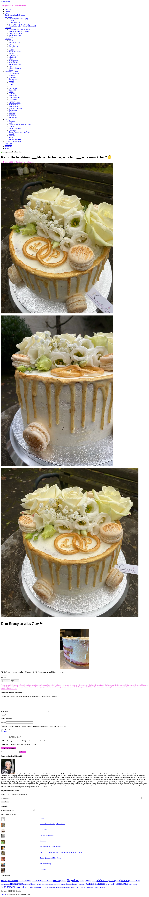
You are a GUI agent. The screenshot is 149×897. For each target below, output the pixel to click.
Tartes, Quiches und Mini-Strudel (19, 24)
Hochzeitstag (13, 99)
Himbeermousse (99, 687)
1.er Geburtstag (14, 73)
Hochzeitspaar (109, 685)
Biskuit (4, 880)
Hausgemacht (16, 883)
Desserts (11, 134)
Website (3, 722)
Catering (38, 685)
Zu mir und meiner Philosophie (15, 15)
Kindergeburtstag (14, 104)
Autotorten (12, 77)
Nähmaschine (13, 106)
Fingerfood (8, 17)
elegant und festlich (15, 51)
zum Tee (55, 687)
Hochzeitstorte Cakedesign (123, 687)
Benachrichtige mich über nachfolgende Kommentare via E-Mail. (24, 741)
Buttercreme (13, 880)
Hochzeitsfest (99, 685)
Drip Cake (50, 685)
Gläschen (12, 20)
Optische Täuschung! (47, 835)
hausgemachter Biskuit (85, 687)
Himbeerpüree (109, 687)
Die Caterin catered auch (13, 141)
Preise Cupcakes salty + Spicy (18, 19)
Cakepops (12, 121)
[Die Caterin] (5, 2)
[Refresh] (4, 731)
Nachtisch (4, 687)
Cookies (11, 126)
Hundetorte (12, 115)
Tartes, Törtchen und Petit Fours (19, 132)
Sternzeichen (13, 110)
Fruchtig (11, 92)
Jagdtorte (12, 101)
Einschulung (13, 88)
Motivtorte (128, 884)
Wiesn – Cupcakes (15, 68)
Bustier (11, 82)
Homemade (81, 884)
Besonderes (23, 685)
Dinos (11, 84)
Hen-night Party (14, 55)
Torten (26, 687)
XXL (10, 66)
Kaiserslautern (130, 685)
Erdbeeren (63, 881)
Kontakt (7, 148)
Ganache (88, 881)
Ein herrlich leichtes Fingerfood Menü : (52, 824)
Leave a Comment (28, 162)
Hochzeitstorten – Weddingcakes (19, 29)
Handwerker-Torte (15, 97)
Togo (82, 887)
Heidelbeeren (26, 884)
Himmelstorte (56, 884)
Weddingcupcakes (15, 35)
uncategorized (13, 61)
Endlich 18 (12, 90)
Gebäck (117, 880)
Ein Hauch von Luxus (62, 685)
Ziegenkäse (103, 887)
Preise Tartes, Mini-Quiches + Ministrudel (22, 26)
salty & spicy (13, 57)
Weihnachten (13, 117)
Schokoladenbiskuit (23, 887)
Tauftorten (12, 112)
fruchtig (11, 53)
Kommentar (5, 711)
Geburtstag (12, 93)
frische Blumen (68, 687)
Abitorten (12, 75)
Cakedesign (21, 880)
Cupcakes (8, 39)
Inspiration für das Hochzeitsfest (19, 31)
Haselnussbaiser (5, 884)
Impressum (8, 146)
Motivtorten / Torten (11, 72)
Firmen (11, 44)
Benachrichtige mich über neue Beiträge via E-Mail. (19, 744)
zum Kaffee (47, 687)
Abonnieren (5, 802)
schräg (11, 59)
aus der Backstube (13, 685)
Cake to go (8, 9)
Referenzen (8, 145)
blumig (11, 48)
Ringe (3, 689)
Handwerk (8, 143)
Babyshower (13, 79)
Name (3, 715)
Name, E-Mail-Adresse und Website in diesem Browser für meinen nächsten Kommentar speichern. (35, 726)
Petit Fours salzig (14, 22)
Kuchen (137, 685)
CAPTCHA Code (14, 737)
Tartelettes (73, 887)
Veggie (41, 687)
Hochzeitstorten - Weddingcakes (50, 846)
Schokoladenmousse (53, 887)
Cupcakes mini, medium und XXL (20, 125)
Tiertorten (12, 114)
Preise (7, 13)
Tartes (78, 887)
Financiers (12, 130)
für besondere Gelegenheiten (79, 685)
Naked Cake (12, 687)
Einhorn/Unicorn (14, 42)
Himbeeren (40, 884)
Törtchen (86, 887)
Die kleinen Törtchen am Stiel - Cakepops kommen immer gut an (61, 852)
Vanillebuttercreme (94, 887)
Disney (11, 50)
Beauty (11, 40)
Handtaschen (13, 95)
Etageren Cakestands (15, 33)
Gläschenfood (132, 881)
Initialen (135, 687)
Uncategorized (33, 687)
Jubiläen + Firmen (14, 103)
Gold (76, 687)
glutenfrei (124, 880)
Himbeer (33, 884)
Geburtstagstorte (106, 880)
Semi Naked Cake (11, 689)
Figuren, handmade (15, 128)
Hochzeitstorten (120, 685)
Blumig (11, 81)
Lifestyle (3, 894)
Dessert (43, 685)
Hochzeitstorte (71, 884)
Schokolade (7, 886)
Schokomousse (65, 887)
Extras (7, 119)
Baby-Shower (13, 46)
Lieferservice (108, 884)
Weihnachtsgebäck (15, 139)
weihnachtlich (13, 62)
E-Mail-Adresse (6, 719)
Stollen (11, 137)
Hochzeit (8, 28)
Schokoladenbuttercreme (39, 887)
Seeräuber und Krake (16, 108)
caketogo (34, 880)
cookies (7, 11)
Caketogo (31, 685)
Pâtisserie (20, 687)
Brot (10, 123)
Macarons (12, 136)
